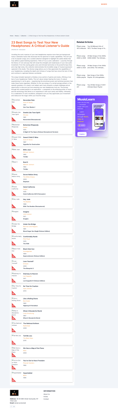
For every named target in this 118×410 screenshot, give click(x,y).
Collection (23, 35)
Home (11, 35)
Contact (46, 399)
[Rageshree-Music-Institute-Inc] (11, 406)
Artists (46, 396)
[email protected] (20, 403)
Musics (104, 4)
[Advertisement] (59, 21)
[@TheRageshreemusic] (14, 406)
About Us (47, 394)
